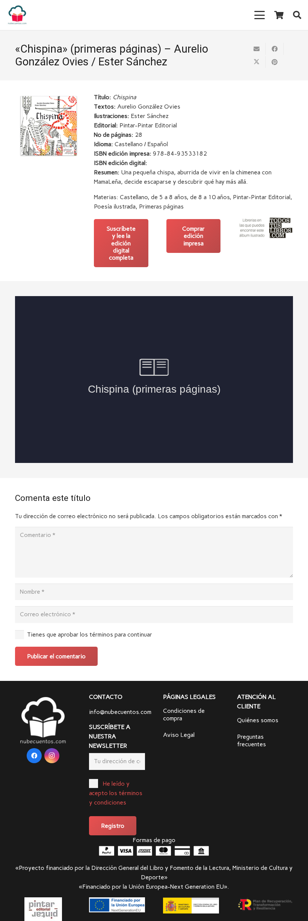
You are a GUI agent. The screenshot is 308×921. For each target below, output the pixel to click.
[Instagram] (51, 755)
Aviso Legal (179, 734)
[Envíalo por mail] (257, 49)
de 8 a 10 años (209, 197)
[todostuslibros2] (266, 228)
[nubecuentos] (17, 15)
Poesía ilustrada (115, 206)
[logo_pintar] (43, 909)
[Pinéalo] (275, 62)
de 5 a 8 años (169, 197)
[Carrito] (279, 15)
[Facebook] (34, 755)
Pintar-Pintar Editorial (261, 197)
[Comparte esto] (275, 49)
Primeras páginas (161, 206)
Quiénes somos (257, 720)
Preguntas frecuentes (251, 740)
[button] (260, 15)
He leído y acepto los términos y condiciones (115, 793)
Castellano (134, 197)
